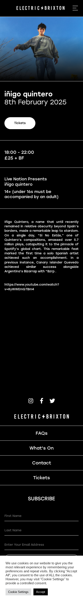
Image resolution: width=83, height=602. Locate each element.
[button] (30, 400)
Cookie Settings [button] (18, 592)
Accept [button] (40, 592)
